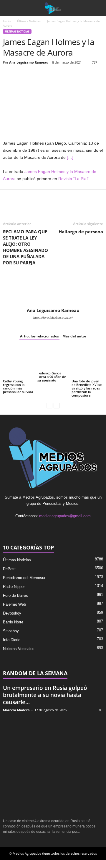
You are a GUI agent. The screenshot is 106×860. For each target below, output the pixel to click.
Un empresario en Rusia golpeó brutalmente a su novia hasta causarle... (45, 695)
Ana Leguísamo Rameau (28, 62)
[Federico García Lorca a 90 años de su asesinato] (53, 358)
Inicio (7, 21)
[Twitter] (22, 77)
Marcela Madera (16, 710)
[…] (70, 157)
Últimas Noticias (29, 21)
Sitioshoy (11, 631)
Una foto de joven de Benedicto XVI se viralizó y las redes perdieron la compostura (87, 388)
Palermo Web (14, 604)
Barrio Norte (13, 622)
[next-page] (57, 405)
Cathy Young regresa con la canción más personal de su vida (18, 386)
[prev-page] (49, 405)
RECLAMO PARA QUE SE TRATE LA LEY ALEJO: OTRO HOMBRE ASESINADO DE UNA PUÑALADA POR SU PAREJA (25, 247)
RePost (9, 569)
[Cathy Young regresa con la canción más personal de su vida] (18, 362)
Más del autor (74, 336)
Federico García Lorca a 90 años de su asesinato (51, 376)
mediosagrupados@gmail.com (65, 516)
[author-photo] (53, 290)
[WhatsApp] (36, 77)
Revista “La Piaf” (73, 178)
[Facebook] (9, 77)
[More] (77, 77)
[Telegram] (63, 77)
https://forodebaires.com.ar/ (53, 317)
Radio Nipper (14, 586)
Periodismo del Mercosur (24, 578)
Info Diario (11, 640)
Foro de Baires (15, 595)
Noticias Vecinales (18, 648)
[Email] (49, 77)
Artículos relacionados (39, 336)
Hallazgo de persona (81, 232)
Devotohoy (12, 613)
